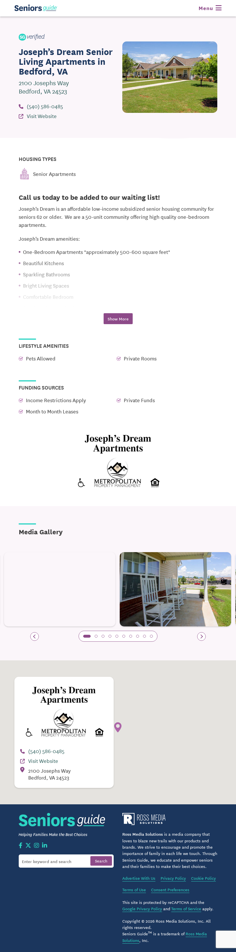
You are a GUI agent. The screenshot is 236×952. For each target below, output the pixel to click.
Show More (118, 319)
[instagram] (36, 846)
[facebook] (20, 846)
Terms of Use (134, 889)
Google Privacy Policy (142, 908)
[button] (87, 636)
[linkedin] (44, 846)
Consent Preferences (170, 889)
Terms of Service (186, 908)
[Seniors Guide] (36, 7)
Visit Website (42, 115)
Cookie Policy (203, 878)
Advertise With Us (138, 878)
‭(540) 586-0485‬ (45, 106)
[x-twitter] (28, 846)
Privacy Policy (173, 878)
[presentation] (34, 636)
